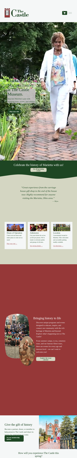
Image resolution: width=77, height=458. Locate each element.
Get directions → (58, 246)
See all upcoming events (38, 169)
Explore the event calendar (45, 359)
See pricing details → (36, 246)
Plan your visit (14, 111)
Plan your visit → (12, 243)
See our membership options (13, 438)
